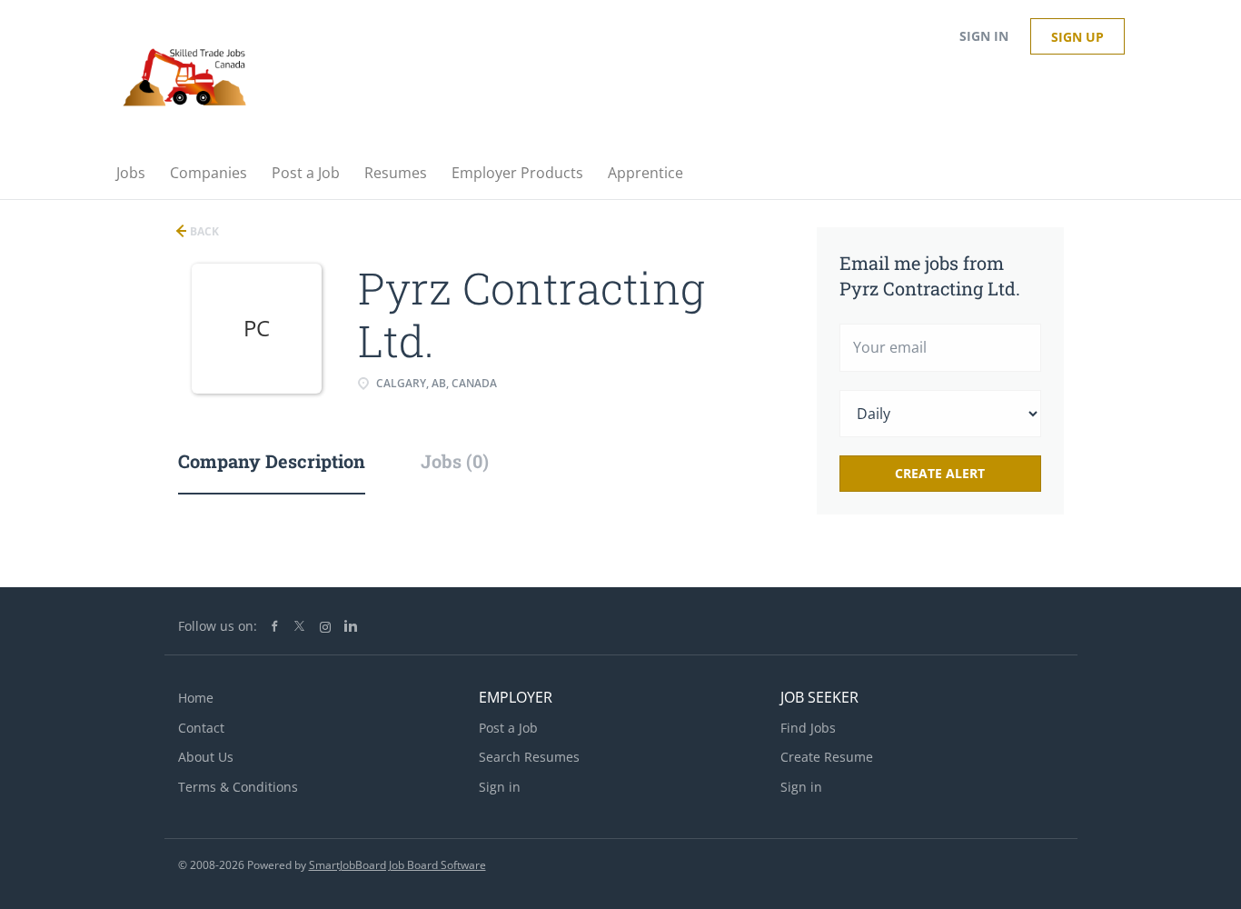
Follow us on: (217, 625)
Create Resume (826, 756)
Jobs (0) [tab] (455, 461)
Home (195, 697)
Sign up (1077, 36)
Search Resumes (529, 756)
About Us (205, 756)
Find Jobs (808, 727)
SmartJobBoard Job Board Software (397, 865)
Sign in (983, 36)
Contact (201, 727)
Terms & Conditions (238, 786)
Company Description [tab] (271, 461)
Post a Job (508, 727)
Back (203, 231)
